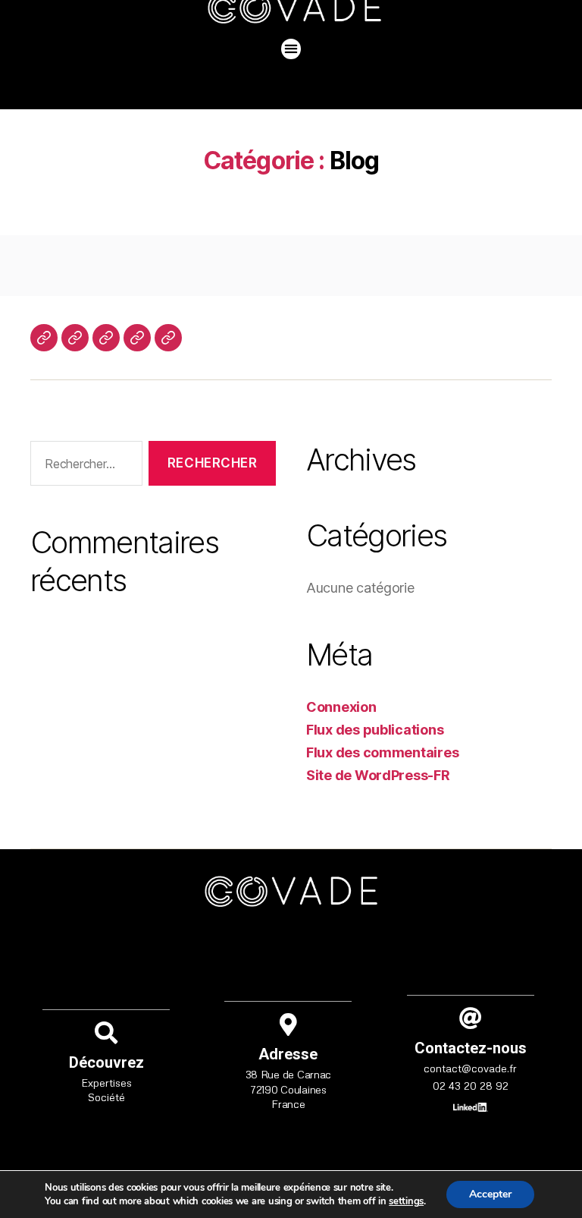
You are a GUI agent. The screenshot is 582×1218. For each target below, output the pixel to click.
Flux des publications (374, 730)
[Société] (44, 337)
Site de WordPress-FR (378, 775)
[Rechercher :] (83, 466)
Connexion (341, 707)
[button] (291, 49)
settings (406, 1201)
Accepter (490, 1194)
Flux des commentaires (382, 752)
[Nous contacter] (106, 337)
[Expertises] (75, 337)
